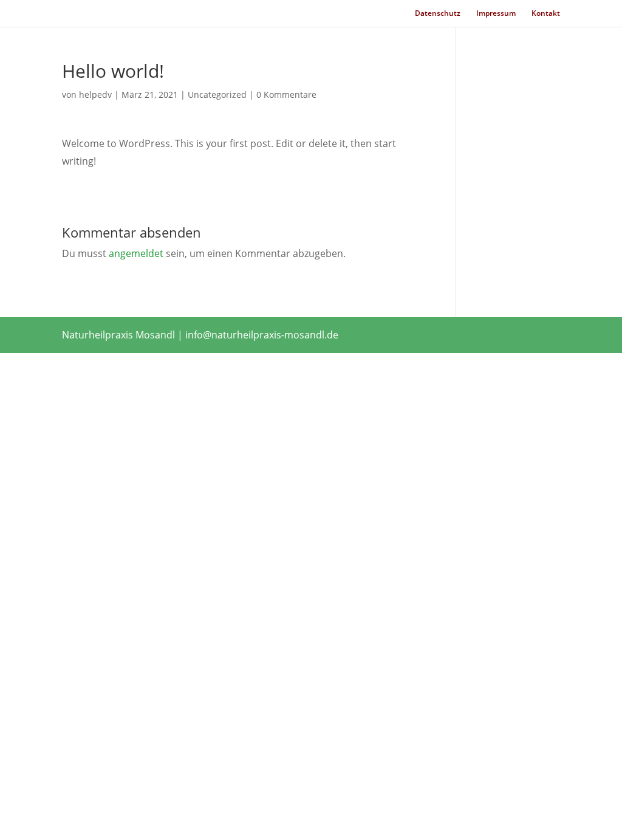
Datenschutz (437, 13)
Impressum (496, 13)
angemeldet (136, 253)
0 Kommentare (286, 94)
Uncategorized (217, 94)
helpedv (95, 94)
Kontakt (545, 13)
